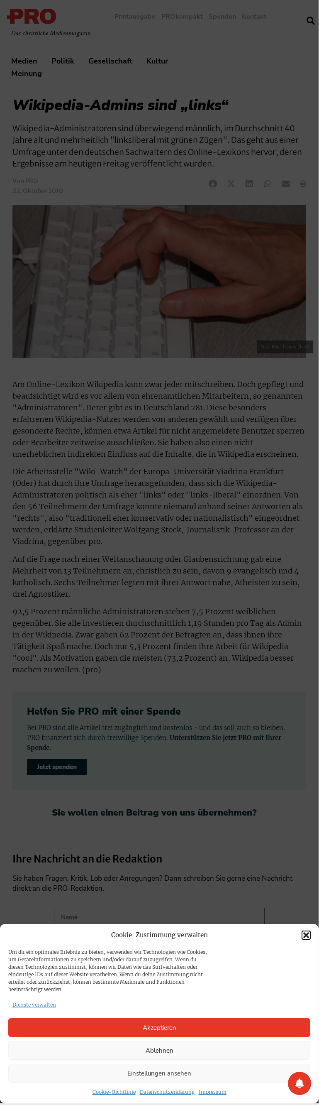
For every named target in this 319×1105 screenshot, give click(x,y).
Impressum (212, 1092)
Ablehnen (159, 1050)
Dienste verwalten (34, 1005)
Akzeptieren (159, 1028)
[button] (306, 935)
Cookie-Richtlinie (114, 1092)
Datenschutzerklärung (167, 1092)
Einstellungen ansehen (159, 1073)
